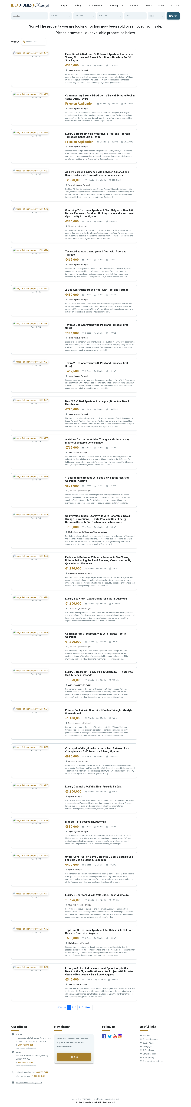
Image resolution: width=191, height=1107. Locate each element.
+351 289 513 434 (25, 1045)
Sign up (74, 1057)
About (161, 5)
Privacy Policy (148, 1057)
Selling (78, 5)
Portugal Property (150, 1039)
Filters (151, 16)
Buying (64, 5)
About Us (146, 1036)
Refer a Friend (148, 1050)
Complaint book (149, 1054)
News (149, 5)
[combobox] (61, 15)
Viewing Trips (117, 5)
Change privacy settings (153, 1061)
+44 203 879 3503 (25, 1063)
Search (173, 16)
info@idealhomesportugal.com (29, 1083)
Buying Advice (148, 1043)
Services (134, 5)
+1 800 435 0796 (38, 1076)
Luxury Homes (95, 5)
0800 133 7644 (42, 1072)
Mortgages (147, 1047)
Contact (175, 5)
